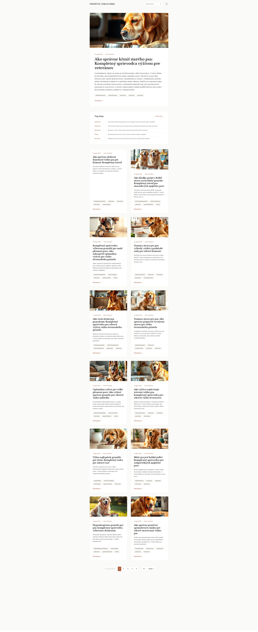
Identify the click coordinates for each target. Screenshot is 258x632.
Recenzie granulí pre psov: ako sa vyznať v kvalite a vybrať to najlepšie (127, 134)
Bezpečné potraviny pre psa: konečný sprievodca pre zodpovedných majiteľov (129, 138)
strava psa (97, 138)
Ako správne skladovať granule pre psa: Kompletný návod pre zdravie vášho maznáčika (131, 122)
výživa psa (98, 122)
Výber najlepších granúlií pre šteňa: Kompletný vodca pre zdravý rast (108, 460)
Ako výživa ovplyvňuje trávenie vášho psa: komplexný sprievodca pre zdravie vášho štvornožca (148, 393)
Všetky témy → (159, 116)
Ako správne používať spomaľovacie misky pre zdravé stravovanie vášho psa (147, 529)
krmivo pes (98, 126)
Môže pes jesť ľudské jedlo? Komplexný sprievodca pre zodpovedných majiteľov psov (149, 461)
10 (144, 568)
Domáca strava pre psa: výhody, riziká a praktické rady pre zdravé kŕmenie (148, 248)
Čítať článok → (99, 100)
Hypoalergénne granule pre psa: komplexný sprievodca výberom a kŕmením (108, 528)
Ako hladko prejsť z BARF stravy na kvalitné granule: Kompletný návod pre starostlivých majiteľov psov (149, 182)
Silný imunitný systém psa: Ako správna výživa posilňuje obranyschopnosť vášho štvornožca (133, 126)
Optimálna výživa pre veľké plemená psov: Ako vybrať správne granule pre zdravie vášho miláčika (108, 393)
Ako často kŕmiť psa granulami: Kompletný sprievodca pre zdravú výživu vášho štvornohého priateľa (107, 324)
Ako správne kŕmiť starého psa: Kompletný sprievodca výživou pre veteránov (127, 63)
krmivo (96, 134)
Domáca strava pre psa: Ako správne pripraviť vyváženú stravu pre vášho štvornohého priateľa (149, 323)
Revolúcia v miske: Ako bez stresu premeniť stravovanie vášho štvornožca (128, 130)
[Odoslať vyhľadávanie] (160, 4)
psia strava (98, 130)
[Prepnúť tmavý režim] (166, 4)
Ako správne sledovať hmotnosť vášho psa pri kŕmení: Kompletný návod (107, 160)
